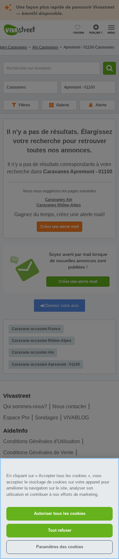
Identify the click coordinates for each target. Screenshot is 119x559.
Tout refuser (59, 530)
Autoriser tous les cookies (59, 513)
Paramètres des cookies (59, 546)
